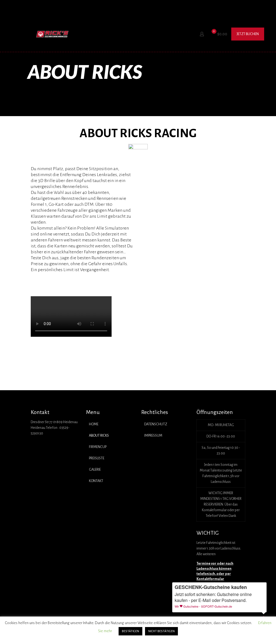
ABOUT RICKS (99, 435)
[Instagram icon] (237, 8)
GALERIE (95, 469)
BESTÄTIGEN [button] (130, 631)
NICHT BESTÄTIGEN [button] (161, 631)
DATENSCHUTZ (155, 424)
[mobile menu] (183, 34)
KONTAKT (96, 481)
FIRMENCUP (97, 447)
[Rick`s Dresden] (52, 34)
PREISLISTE (96, 458)
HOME (93, 424)
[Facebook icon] (230, 8)
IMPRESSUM (153, 435)
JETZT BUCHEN (248, 34)
